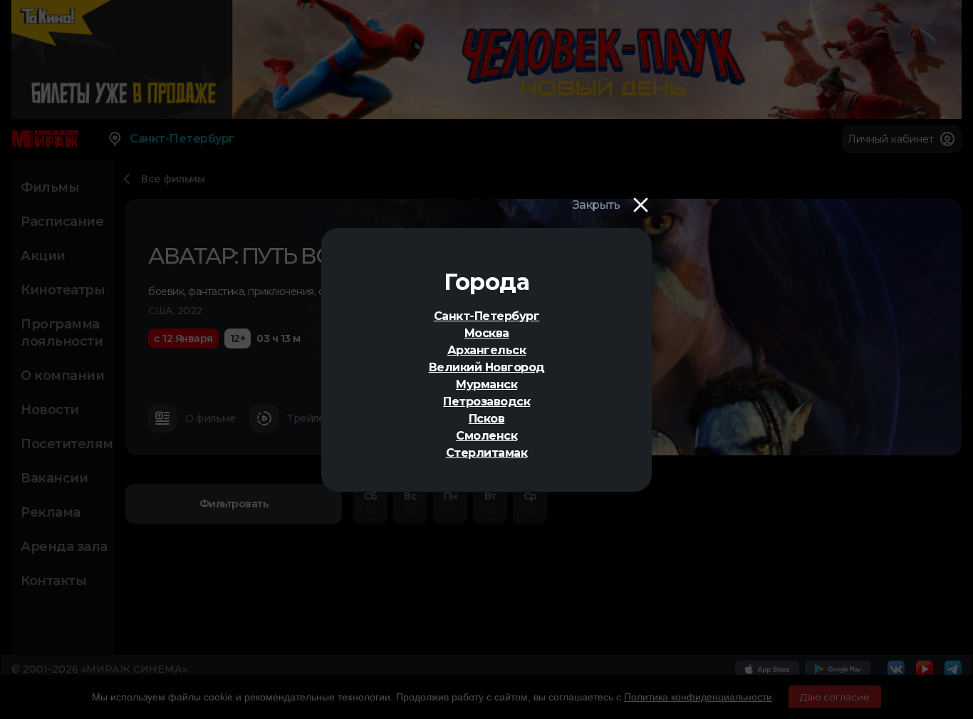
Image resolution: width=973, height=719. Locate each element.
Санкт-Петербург (487, 316)
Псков (487, 418)
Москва (486, 333)
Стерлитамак (487, 453)
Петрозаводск (486, 401)
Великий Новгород (487, 367)
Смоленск (486, 436)
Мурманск (486, 384)
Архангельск (486, 350)
